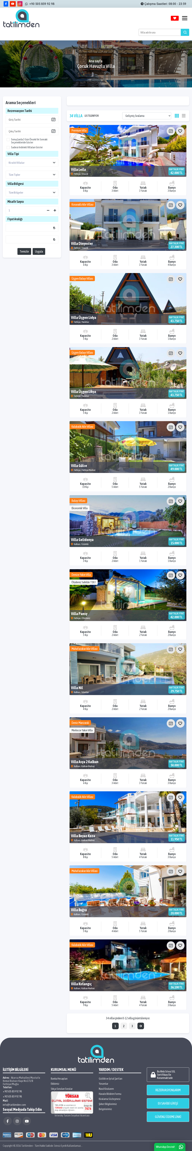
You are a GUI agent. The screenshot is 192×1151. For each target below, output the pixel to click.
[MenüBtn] (184, 18)
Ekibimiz (55, 1083)
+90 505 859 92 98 (12, 1091)
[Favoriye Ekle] (180, 131)
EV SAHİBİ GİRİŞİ (168, 1103)
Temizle (24, 251)
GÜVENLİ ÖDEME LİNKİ (168, 1117)
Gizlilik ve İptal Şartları (110, 1078)
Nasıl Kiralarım (106, 1088)
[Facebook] (7, 1121)
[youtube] (13, 4)
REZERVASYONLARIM (168, 1090)
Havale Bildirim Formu (110, 1093)
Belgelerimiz (105, 1109)
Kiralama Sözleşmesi (109, 1098)
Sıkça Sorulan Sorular (62, 1088)
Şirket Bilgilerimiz (108, 1104)
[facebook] (5, 4)
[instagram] (20, 4)
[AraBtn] (185, 32)
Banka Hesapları (59, 1078)
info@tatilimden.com (14, 1104)
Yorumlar (103, 1083)
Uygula (39, 251)
